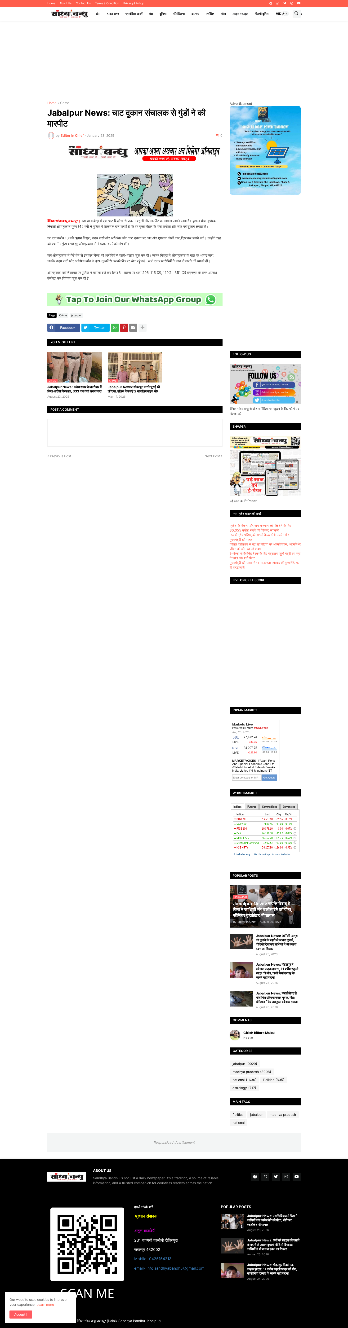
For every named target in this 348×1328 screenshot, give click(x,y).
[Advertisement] (174, 61)
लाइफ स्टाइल (240, 14)
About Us (65, 3)
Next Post (212, 456)
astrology (244, 1088)
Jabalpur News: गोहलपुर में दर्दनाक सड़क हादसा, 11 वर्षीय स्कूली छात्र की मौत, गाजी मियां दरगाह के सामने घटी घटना (277, 970)
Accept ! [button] (20, 1314)
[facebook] (270, 3)
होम (98, 14)
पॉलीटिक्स (179, 14)
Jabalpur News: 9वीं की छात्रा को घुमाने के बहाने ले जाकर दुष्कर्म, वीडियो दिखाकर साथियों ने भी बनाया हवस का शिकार (277, 942)
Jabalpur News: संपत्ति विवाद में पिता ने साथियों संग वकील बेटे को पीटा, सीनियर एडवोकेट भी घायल (272, 1220)
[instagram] (291, 3)
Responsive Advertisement (174, 1142)
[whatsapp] (278, 3)
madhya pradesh (251, 1072)
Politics (273, 1080)
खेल (223, 14)
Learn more (45, 1304)
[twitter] (284, 3)
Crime (64, 103)
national (244, 1080)
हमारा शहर (113, 14)
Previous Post (60, 456)
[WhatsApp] (115, 328)
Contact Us (83, 3)
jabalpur (76, 315)
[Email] (133, 328)
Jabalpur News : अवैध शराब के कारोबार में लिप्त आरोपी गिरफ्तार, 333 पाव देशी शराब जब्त (74, 389)
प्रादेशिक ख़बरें (134, 14)
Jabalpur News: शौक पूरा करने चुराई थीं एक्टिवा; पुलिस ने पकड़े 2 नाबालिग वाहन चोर (134, 389)
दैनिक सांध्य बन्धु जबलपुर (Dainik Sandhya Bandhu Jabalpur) (119, 1321)
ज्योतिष (210, 14)
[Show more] (142, 328)
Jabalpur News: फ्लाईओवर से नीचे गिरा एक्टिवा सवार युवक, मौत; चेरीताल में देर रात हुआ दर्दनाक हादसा (277, 997)
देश (151, 14)
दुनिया (163, 14)
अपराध (195, 14)
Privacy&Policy (133, 3)
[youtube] (299, 3)
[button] (285, 13)
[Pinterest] (124, 328)
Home (51, 3)
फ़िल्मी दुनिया (262, 14)
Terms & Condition (107, 3)
